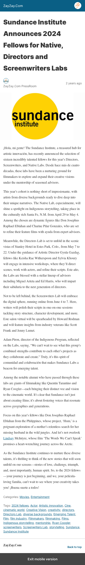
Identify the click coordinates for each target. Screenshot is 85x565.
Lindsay (8, 438)
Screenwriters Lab (35, 527)
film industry (18, 518)
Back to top (74, 547)
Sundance (72, 527)
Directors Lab (12, 514)
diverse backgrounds (37, 514)
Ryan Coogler (61, 522)
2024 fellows (20, 505)
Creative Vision (36, 510)
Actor (33, 505)
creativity (54, 510)
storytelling (56, 527)
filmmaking (52, 518)
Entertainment (40, 497)
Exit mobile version (43, 559)
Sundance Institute (16, 531)
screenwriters (12, 527)
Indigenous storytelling (18, 522)
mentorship (43, 522)
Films (65, 518)
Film (6, 518)
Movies (24, 497)
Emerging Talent (64, 514)
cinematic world (14, 510)
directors (68, 510)
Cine (68, 505)
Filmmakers (36, 518)
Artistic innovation (51, 505)
